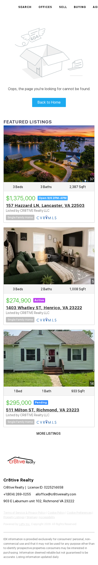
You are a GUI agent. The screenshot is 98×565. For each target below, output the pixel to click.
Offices (45, 7)
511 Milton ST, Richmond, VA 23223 (42, 410)
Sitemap (31, 517)
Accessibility (47, 517)
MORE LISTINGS (48, 433)
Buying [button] (80, 7)
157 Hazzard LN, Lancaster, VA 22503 (45, 205)
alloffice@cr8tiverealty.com (56, 494)
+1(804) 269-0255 (17, 494)
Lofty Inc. (24, 524)
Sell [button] (63, 7)
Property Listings (13, 517)
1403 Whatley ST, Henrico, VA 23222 (44, 307)
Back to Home (49, 102)
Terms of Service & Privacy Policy (24, 512)
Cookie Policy (56, 512)
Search (25, 7)
